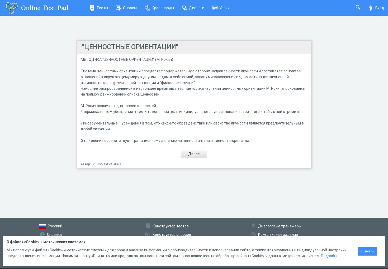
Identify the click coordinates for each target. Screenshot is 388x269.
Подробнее (330, 256)
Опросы (130, 8)
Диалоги (196, 8)
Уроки (224, 8)
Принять (367, 251)
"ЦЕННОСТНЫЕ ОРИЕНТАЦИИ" (130, 47)
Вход (379, 8)
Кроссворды (163, 8)
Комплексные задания (278, 234)
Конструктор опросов (172, 234)
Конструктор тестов (171, 226)
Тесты (102, 8)
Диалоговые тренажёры (279, 226)
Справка (54, 234)
